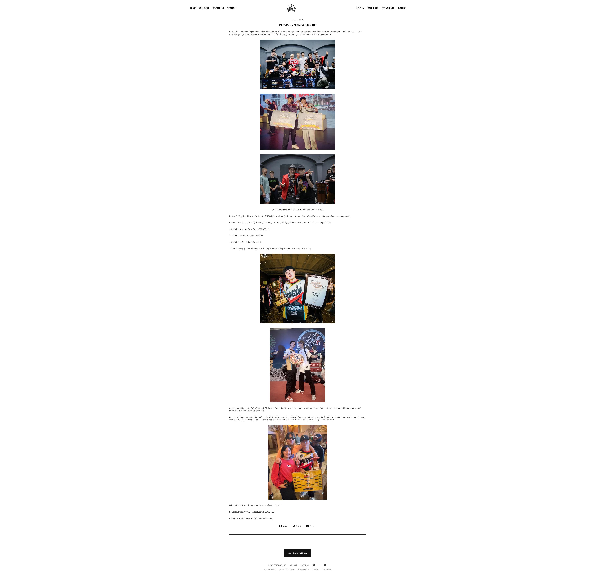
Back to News (300, 553)
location (305, 565)
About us (218, 8)
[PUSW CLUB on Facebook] (319, 565)
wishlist (373, 8)
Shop (193, 8)
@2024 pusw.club (268, 569)
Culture (204, 8)
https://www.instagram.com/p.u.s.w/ (255, 518)
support (293, 565)
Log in (360, 8)
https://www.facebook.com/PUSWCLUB (256, 512)
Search (231, 8)
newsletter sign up (277, 565)
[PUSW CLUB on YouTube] (325, 565)
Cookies (316, 569)
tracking (388, 8)
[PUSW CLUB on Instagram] (314, 565)
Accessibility (327, 569)
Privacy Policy (303, 569)
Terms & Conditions (286, 569)
